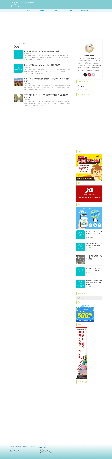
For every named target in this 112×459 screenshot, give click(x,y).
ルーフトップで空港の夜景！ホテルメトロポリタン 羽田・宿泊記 (94, 282)
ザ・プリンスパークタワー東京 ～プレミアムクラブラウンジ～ (94, 233)
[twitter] (85, 74)
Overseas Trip (84, 10)
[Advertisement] (56, 25)
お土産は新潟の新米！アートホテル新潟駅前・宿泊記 (42, 51)
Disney (28, 10)
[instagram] (89, 74)
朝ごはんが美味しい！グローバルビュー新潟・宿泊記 (42, 65)
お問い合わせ (80, 86)
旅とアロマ (14, 6)
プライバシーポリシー (83, 90)
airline (42, 10)
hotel (56, 10)
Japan (70, 10)
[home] (93, 74)
